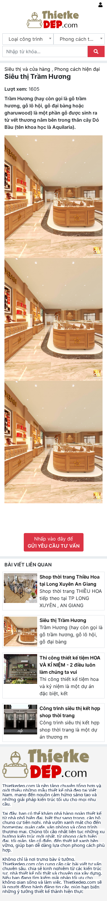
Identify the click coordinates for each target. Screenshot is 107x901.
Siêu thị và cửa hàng (28, 69)
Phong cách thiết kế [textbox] (80, 39)
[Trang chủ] (53, 19)
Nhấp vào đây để (54, 542)
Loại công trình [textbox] (26, 39)
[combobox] (28, 39)
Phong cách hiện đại (77, 69)
